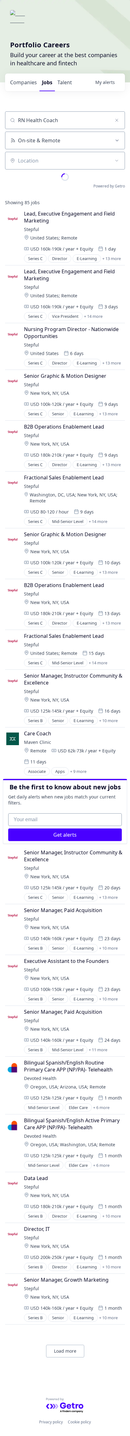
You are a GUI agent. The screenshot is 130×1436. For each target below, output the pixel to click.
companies (23, 82)
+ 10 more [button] (108, 720)
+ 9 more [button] (78, 771)
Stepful (31, 229)
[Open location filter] (117, 161)
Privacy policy (51, 1422)
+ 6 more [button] (101, 1107)
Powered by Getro (109, 186)
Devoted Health (40, 1078)
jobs (47, 82)
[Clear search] (117, 120)
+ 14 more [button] (93, 316)
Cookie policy (79, 1422)
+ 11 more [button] (98, 1050)
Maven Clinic (37, 742)
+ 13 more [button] (111, 258)
